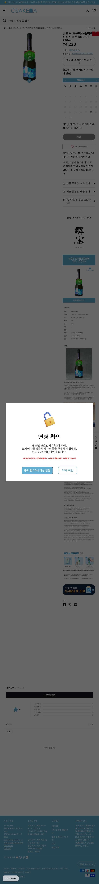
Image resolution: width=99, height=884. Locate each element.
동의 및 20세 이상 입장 (37, 470)
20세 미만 (67, 470)
